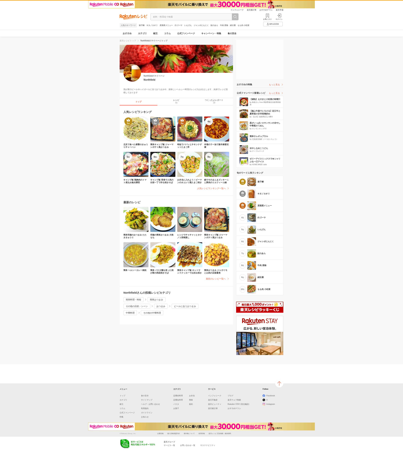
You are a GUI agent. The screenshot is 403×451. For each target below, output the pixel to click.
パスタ (176, 404)
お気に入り (267, 19)
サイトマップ (146, 400)
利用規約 (145, 408)
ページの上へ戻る (279, 383)
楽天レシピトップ (128, 40)
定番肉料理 (178, 396)
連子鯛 (142, 25)
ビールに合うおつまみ (185, 306)
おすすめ (127, 33)
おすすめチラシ (266, 10)
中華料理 (130, 313)
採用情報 (202, 433)
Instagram (270, 404)
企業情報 (160, 433)
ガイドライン (146, 413)
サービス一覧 (169, 445)
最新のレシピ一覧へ (216, 279)
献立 (155, 33)
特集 (121, 417)
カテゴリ (142, 33)
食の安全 (232, 33)
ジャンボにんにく (201, 25)
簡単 (191, 400)
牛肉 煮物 (224, 25)
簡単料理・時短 (133, 299)
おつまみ (160, 306)
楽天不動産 (213, 400)
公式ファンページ (186, 33)
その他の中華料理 (152, 313)
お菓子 (176, 408)
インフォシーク (237, 10)
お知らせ (145, 417)
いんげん (188, 25)
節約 (191, 404)
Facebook (270, 396)
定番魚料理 (178, 400)
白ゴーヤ (178, 25)
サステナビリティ (207, 445)
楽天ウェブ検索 (234, 400)
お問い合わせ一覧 (187, 445)
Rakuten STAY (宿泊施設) (238, 404)
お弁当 (192, 396)
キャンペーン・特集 (211, 33)
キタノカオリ (152, 25)
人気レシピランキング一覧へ (211, 188)
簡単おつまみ (156, 299)
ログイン (279, 19)
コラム (167, 33)
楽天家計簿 (251, 10)
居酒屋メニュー (166, 25)
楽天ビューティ (214, 404)
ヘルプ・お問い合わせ (150, 404)
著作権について (189, 433)
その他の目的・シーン (137, 306)
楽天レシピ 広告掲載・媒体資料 (220, 433)
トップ (122, 396)
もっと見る (274, 84)
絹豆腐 (233, 25)
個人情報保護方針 (173, 433)
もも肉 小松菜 (243, 25)
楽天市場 (279, 10)
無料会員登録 (274, 24)
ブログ (230, 396)
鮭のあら (214, 25)
